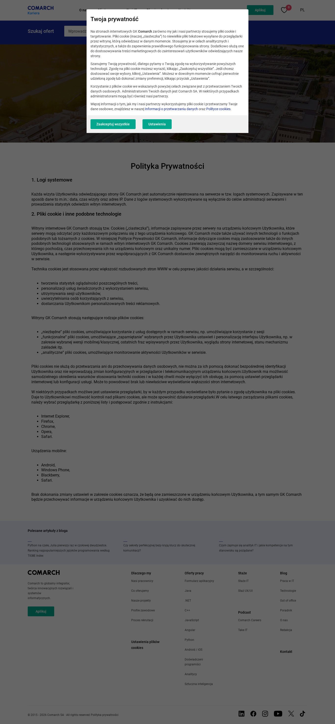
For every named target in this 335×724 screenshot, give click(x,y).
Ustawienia (157, 124)
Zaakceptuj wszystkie (113, 124)
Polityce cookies (218, 109)
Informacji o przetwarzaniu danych (171, 109)
